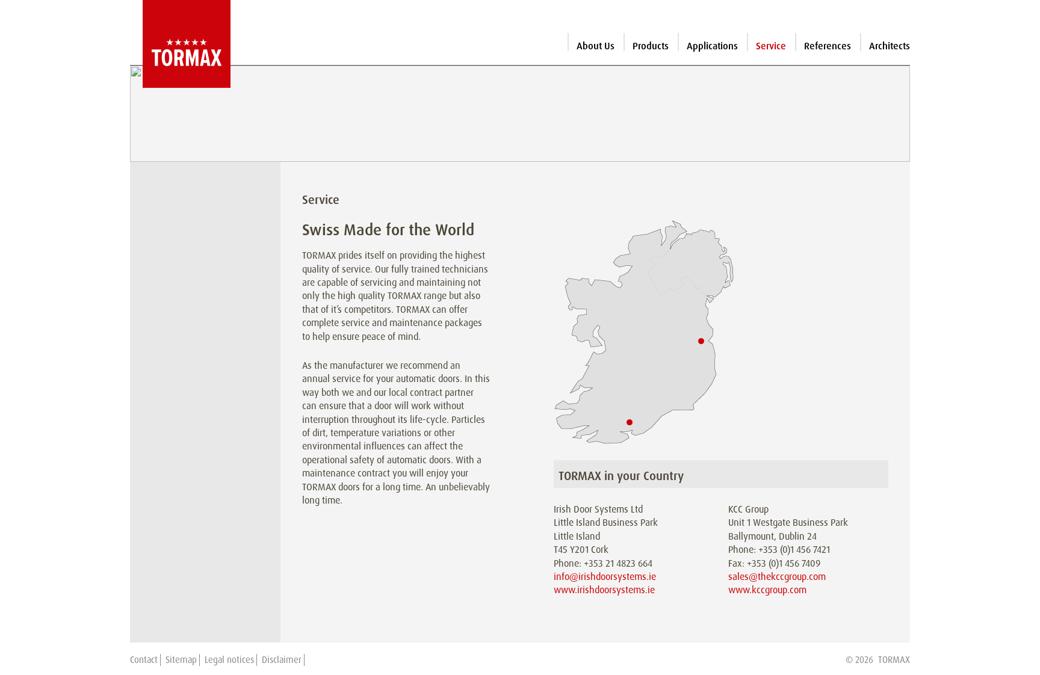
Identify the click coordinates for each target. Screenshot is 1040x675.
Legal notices (229, 660)
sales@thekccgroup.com (777, 576)
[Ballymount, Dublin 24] (701, 340)
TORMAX (894, 660)
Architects (889, 46)
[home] (180, 44)
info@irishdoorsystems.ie (605, 576)
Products (651, 46)
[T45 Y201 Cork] (630, 421)
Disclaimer (282, 660)
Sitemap (181, 660)
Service (771, 46)
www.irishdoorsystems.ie (604, 590)
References (827, 46)
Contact (144, 660)
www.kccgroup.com (767, 590)
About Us (595, 46)
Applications (712, 46)
